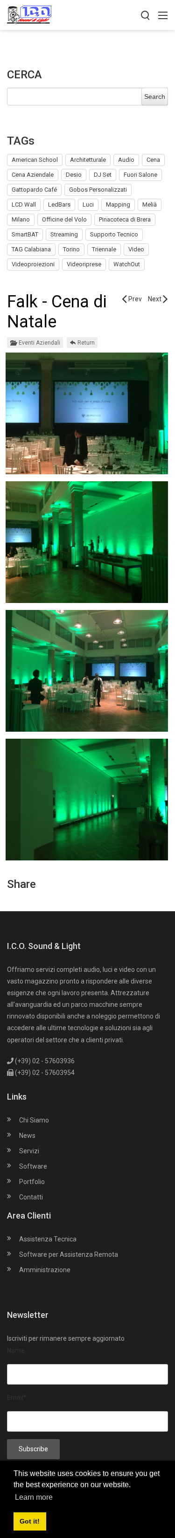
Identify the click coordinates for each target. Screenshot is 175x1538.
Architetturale (88, 159)
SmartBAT (25, 234)
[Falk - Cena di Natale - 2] (87, 543)
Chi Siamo (34, 1120)
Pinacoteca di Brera (125, 219)
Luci (88, 204)
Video (136, 249)
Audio (126, 159)
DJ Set (103, 174)
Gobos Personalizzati (98, 189)
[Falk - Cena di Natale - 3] (87, 672)
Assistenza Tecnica (48, 1239)
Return (86, 342)
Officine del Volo (64, 219)
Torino (71, 249)
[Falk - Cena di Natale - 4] (87, 800)
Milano (21, 219)
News (27, 1135)
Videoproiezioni (33, 264)
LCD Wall (24, 204)
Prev (134, 299)
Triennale (104, 249)
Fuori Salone (140, 174)
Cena (153, 159)
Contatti (31, 1197)
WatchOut (126, 264)
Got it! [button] (30, 1521)
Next (155, 299)
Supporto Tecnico (114, 234)
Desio (74, 174)
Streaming (64, 234)
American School (35, 159)
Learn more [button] (34, 1497)
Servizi (29, 1151)
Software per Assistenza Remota (68, 1254)
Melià (149, 204)
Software (33, 1166)
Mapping (118, 204)
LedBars (59, 204)
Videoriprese (84, 264)
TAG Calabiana (31, 249)
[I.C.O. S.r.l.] (29, 14)
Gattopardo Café (34, 189)
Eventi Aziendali (39, 342)
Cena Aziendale (33, 174)
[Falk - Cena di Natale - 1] (87, 414)
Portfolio (32, 1181)
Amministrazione (44, 1270)
